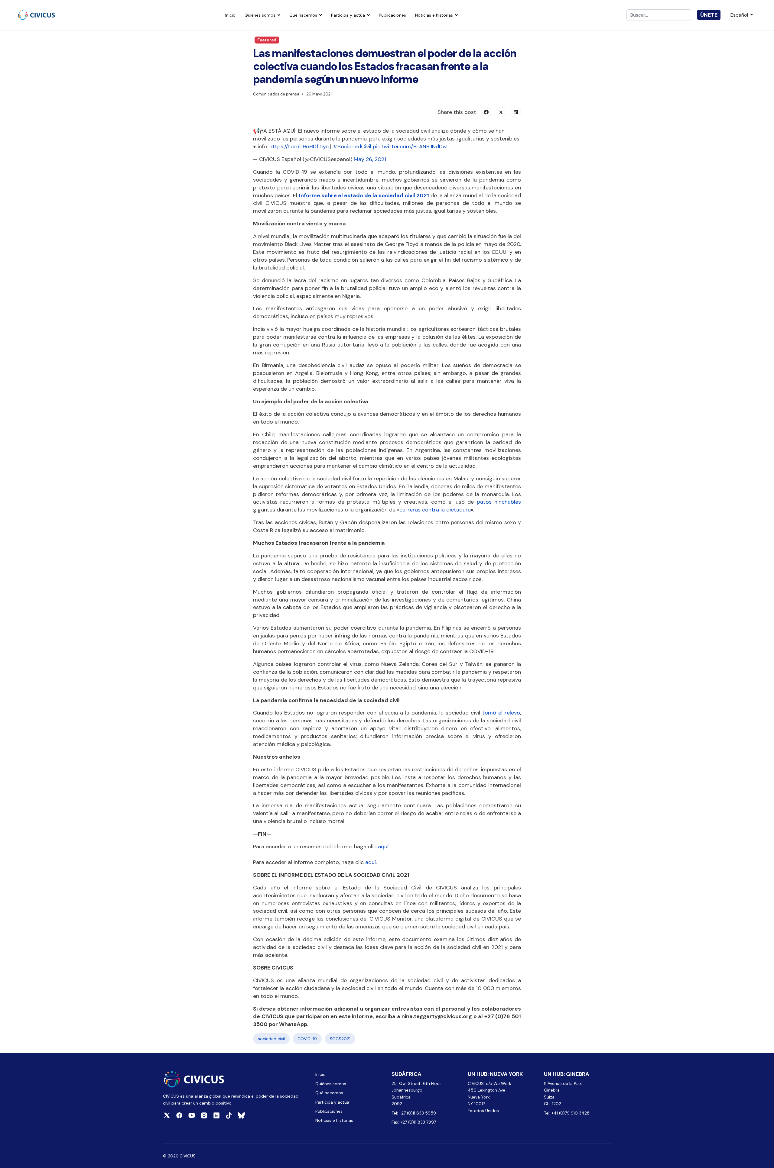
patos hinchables (497, 501)
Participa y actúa (348, 15)
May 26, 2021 (370, 159)
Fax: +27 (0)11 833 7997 (414, 1122)
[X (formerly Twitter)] (501, 112)
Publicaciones (392, 15)
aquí (383, 846)
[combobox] (658, 15)
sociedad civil (271, 1038)
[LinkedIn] (516, 112)
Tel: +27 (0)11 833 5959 (414, 1113)
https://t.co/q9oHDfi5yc (299, 146)
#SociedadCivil (352, 146)
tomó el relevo (500, 712)
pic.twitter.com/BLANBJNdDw (410, 146)
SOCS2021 (340, 1038)
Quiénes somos (260, 15)
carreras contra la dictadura (435, 509)
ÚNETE (708, 14)
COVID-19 (307, 1038)
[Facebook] (486, 112)
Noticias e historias (434, 15)
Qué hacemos (303, 15)
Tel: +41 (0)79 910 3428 (567, 1113)
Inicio (230, 15)
